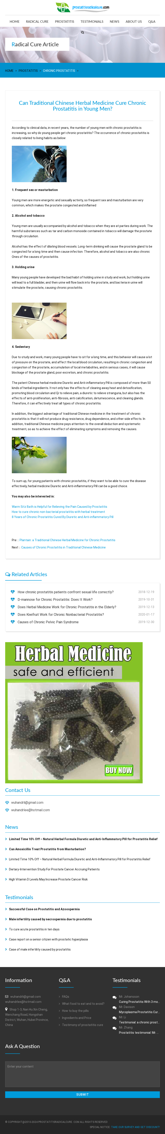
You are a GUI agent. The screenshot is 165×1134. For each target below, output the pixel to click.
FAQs (65, 996)
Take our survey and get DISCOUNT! (135, 1127)
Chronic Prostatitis (59, 70)
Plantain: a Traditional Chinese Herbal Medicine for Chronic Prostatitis (67, 540)
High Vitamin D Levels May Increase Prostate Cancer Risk (48, 879)
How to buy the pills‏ (75, 1010)
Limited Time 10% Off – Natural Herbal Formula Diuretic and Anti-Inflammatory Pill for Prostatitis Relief (79, 859)
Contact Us (17, 790)
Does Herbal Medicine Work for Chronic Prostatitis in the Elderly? (67, 607)
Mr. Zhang (139, 1030)
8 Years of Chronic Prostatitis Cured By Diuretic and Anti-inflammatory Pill (62, 517)
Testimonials (92, 21)
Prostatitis (64, 21)
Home (15, 21)
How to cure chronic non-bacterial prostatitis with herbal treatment (58, 512)
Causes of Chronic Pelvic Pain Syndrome (48, 622)
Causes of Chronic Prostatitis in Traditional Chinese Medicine (63, 547)
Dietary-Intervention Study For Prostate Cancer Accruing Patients (54, 869)
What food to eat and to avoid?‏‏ (82, 1003)
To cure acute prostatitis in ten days (34, 929)
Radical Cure (37, 21)
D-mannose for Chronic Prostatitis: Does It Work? (55, 600)
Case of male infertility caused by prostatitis (40, 949)
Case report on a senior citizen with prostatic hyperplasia (48, 939)
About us (134, 21)
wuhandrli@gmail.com (27, 803)
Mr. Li (139, 1019)
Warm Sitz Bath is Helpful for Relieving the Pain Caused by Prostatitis (59, 506)
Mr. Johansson (139, 999)
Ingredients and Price (76, 1018)
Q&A (151, 21)
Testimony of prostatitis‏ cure (82, 1025)
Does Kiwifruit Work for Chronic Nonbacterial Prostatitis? (61, 615)
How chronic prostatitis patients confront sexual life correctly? (66, 592)
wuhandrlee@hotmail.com (30, 810)
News (114, 21)
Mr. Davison (139, 1009)
